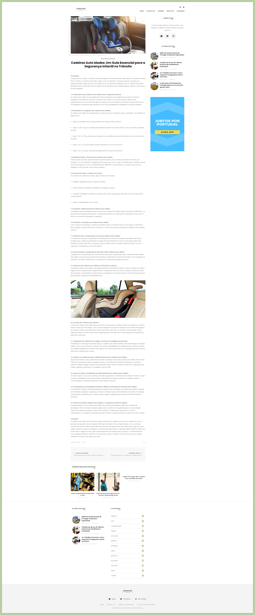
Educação (104, 58)
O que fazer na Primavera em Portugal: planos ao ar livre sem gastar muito (171, 85)
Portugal (112, 58)
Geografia (114, 546)
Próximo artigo (128, 454)
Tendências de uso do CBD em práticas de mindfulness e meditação (171, 64)
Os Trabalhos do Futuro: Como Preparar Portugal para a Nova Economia (171, 75)
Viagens (113, 575)
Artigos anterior (91, 454)
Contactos (150, 11)
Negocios (170, 11)
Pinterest (127, 599)
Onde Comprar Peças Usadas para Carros (82, 494)
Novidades (181, 11)
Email (114, 599)
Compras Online (116, 526)
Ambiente (114, 516)
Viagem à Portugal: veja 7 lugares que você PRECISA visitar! (134, 477)
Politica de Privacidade (146, 604)
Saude (113, 570)
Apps (112, 521)
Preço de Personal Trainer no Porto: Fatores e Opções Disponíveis (108, 494)
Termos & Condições (126, 604)
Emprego (172, 79)
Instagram (142, 599)
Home (142, 11)
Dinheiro (161, 11)
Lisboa (113, 551)
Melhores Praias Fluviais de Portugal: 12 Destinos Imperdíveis (172, 54)
